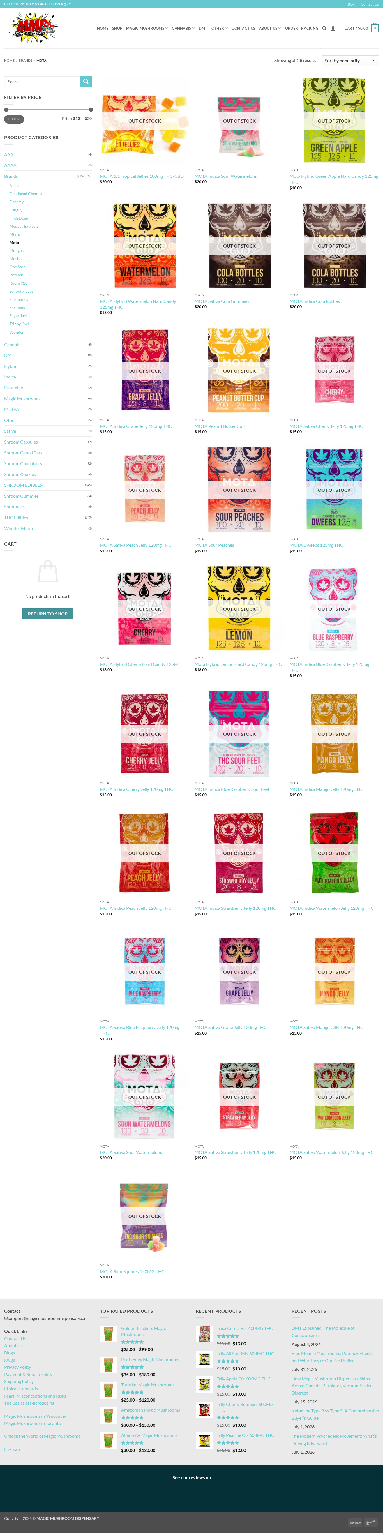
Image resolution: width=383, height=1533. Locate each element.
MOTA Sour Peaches (214, 545)
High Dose (19, 218)
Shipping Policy (19, 1381)
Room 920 (18, 283)
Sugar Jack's (20, 315)
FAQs (9, 1360)
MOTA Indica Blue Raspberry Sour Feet (232, 789)
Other (217, 28)
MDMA (11, 409)
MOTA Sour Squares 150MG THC (132, 1271)
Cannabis (181, 28)
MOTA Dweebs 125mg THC (316, 545)
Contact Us (370, 4)
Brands (25, 60)
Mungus (17, 250)
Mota (14, 242)
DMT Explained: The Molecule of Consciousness (323, 1331)
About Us (268, 28)
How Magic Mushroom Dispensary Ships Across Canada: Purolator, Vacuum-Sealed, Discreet (332, 1385)
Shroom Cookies (20, 474)
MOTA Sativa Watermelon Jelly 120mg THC (332, 1152)
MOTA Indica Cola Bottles (315, 301)
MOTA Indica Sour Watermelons (226, 176)
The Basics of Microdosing (29, 1402)
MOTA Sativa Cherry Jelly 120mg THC (326, 426)
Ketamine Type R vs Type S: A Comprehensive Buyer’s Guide (335, 1414)
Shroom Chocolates (23, 463)
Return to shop (48, 613)
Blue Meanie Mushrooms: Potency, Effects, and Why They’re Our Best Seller (332, 1356)
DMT (203, 28)
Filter (14, 119)
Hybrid (11, 366)
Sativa (10, 430)
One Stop (18, 266)
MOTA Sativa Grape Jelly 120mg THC (231, 1027)
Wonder (17, 332)
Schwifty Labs (21, 291)
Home (102, 28)
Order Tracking (302, 28)
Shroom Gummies (21, 495)
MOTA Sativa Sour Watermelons (131, 1152)
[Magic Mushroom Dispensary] (32, 28)
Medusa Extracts (24, 226)
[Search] (324, 28)
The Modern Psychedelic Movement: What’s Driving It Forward (334, 1439)
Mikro (15, 234)
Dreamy (17, 201)
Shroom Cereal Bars (23, 452)
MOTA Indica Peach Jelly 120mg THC (136, 908)
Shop (117, 28)
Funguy (16, 209)
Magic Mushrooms (145, 28)
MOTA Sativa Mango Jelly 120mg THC (326, 1027)
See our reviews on (191, 1477)
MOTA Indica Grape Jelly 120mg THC (136, 426)
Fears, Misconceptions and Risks (35, 1395)
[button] (333, 28)
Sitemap (12, 1449)
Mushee (16, 258)
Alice (14, 185)
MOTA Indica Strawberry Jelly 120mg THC (235, 908)
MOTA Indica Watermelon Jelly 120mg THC (332, 908)
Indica (10, 376)
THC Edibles (16, 517)
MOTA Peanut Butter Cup (220, 426)
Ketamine (13, 387)
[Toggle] (88, 176)
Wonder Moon (18, 528)
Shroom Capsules (21, 441)
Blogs (9, 1352)
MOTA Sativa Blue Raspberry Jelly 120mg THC (139, 1030)
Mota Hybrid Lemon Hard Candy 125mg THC (238, 664)
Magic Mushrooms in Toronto (32, 1423)
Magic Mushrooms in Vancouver (35, 1416)
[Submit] (85, 81)
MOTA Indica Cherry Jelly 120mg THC (136, 789)
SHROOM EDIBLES (23, 485)
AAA (8, 154)
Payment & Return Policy (28, 1374)
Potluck (16, 275)
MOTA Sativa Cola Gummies (222, 301)
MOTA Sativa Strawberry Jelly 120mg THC (235, 1152)
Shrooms (17, 307)
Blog (351, 4)
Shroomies (19, 299)
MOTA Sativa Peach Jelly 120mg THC (136, 545)
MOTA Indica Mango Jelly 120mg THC (326, 789)
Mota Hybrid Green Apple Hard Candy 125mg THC (334, 178)
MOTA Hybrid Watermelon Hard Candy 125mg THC (138, 304)
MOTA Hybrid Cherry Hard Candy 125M (139, 664)
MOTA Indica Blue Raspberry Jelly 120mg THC (329, 667)
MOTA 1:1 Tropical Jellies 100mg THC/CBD (142, 176)
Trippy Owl (19, 323)
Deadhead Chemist (26, 193)
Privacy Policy (17, 1367)
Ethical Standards (21, 1388)
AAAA (10, 165)
